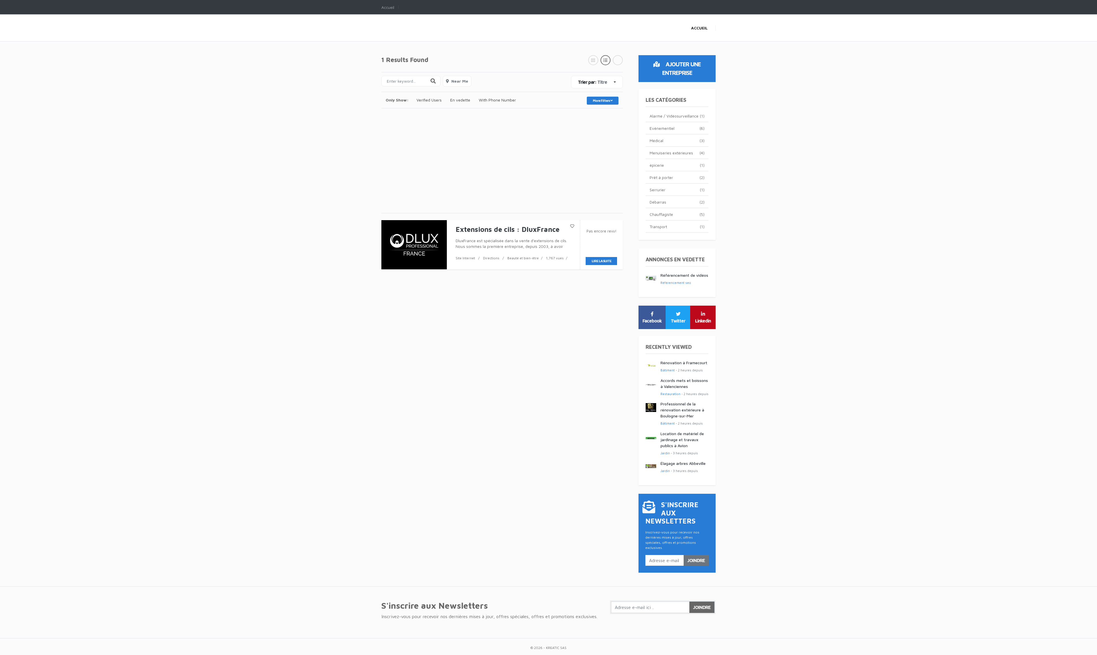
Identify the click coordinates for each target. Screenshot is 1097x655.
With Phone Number (497, 99)
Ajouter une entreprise (681, 68)
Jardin (665, 453)
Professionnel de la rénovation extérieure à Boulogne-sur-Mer (682, 409)
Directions (491, 258)
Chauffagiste (677, 214)
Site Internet (465, 258)
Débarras (677, 202)
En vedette (460, 99)
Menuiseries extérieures (677, 152)
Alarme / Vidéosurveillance (677, 116)
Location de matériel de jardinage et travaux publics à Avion (682, 439)
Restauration (670, 394)
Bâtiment (667, 370)
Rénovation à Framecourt (683, 362)
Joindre (696, 560)
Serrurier (677, 189)
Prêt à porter (677, 177)
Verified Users (429, 99)
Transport (677, 226)
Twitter (678, 320)
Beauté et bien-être (523, 258)
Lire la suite (601, 261)
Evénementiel (677, 128)
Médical (677, 140)
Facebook (652, 320)
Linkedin (703, 320)
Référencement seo (675, 282)
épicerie (677, 165)
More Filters (601, 100)
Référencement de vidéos (684, 275)
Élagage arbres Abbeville (683, 463)
